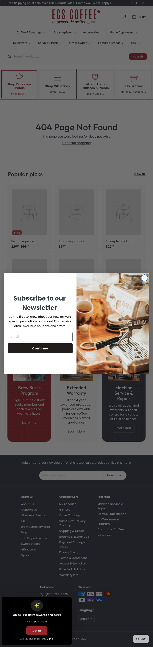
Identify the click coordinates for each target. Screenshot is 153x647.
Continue (40, 348)
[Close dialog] (144, 278)
